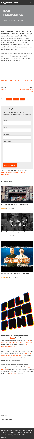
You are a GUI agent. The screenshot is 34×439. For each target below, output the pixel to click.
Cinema (14, 342)
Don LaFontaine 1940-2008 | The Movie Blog (17, 80)
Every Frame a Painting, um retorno (14, 232)
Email (5, 127)
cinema (5, 20)
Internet (3, 277)
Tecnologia (28, 342)
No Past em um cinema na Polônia (14, 204)
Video (22, 99)
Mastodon (12, 373)
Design (3, 208)
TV (8, 277)
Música (8, 342)
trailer (15, 99)
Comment (7, 141)
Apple (3, 342)
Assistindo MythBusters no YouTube (15, 273)
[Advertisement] (17, 394)
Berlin (12, 338)
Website (6, 134)
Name (5, 120)
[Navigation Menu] (31, 2)
